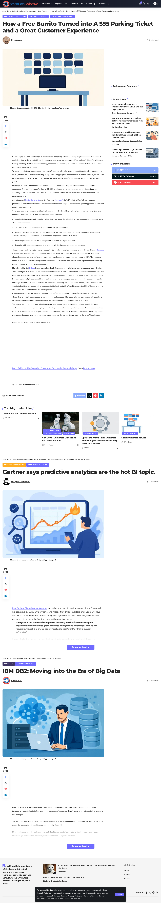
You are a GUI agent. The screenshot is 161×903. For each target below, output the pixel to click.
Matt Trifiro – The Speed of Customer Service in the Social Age (44, 368)
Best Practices (11, 17)
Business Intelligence (120, 141)
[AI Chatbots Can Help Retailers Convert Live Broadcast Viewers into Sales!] (49, 869)
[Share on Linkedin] (6, 144)
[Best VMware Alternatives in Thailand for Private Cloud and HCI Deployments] (152, 107)
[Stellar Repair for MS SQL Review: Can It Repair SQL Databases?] (152, 153)
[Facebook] (135, 170)
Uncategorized (90, 433)
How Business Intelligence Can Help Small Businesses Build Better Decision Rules (127, 135)
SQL (130, 156)
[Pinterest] (135, 182)
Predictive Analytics (37, 465)
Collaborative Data (53, 433)
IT (136, 113)
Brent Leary (89, 368)
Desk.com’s (59, 200)
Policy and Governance (62, 17)
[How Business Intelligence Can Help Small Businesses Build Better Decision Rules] (152, 135)
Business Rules (136, 141)
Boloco (32, 268)
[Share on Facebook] (6, 126)
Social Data (69, 433)
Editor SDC (16, 680)
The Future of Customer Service (19, 413)
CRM (24, 17)
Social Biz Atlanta (32, 200)
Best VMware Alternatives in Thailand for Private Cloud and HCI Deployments (127, 107)
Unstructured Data (26, 664)
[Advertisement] (58, 132)
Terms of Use (89, 896)
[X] (135, 176)
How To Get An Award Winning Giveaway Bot (63, 877)
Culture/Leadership (38, 17)
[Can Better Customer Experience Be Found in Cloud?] (60, 423)
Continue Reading (80, 647)
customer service (31, 385)
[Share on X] (6, 132)
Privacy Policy (74, 896)
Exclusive (130, 113)
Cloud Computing (119, 113)
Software (124, 156)
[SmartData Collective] (20, 4)
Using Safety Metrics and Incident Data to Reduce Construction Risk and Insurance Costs (127, 121)
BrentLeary (16, 40)
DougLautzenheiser (20, 481)
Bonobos (100, 250)
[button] (119, 894)
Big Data (115, 127)
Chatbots (62, 872)
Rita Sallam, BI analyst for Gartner (29, 608)
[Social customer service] (139, 423)
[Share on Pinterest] (6, 138)
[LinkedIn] (156, 892)
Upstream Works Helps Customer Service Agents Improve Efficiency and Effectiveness (99, 441)
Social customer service (133, 438)
